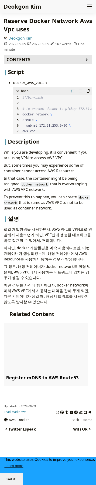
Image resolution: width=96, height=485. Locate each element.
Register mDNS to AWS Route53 (42, 377)
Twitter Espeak (22, 429)
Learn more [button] (13, 466)
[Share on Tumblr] (66, 411)
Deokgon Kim (22, 6)
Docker (23, 420)
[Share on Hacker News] (71, 411)
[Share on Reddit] (76, 411)
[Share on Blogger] (85, 411)
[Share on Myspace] (80, 411)
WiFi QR (80, 429)
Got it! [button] (12, 479)
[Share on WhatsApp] (57, 411)
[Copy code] (88, 91)
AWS (12, 420)
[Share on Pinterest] (62, 411)
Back (75, 420)
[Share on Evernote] (90, 411)
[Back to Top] (87, 454)
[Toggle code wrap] (81, 91)
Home (87, 420)
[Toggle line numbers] (73, 91)
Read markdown (15, 412)
